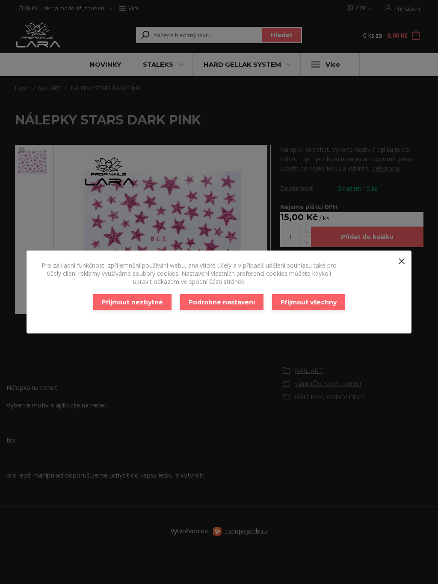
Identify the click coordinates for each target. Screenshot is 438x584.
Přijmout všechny (309, 302)
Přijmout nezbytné (132, 302)
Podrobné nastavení (222, 302)
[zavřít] (401, 259)
